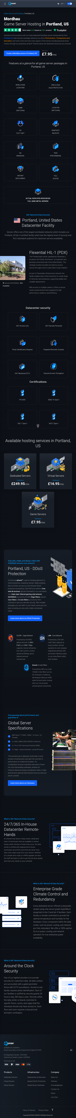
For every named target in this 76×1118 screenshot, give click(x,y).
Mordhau (19, 13)
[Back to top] (52, 1109)
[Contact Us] (71, 1050)
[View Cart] (58, 3)
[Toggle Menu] (5, 3)
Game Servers (9, 13)
